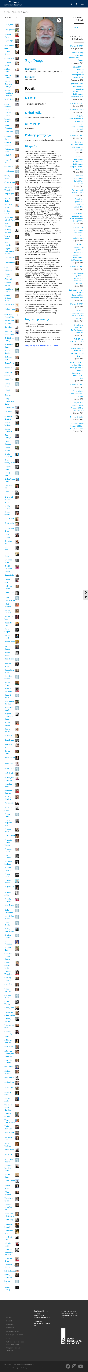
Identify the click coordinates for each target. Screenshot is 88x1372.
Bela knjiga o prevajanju (14, 1335)
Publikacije (10, 1328)
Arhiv (8, 1338)
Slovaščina (16, 12)
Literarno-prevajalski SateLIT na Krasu (79, 180)
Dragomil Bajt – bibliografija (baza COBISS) (41, 345)
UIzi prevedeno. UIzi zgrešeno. (13, 1349)
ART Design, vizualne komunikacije (32, 1368)
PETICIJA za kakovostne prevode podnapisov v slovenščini (78, 72)
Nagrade (9, 1321)
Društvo (9, 1317)
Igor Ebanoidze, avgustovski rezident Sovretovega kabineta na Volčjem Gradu (77, 90)
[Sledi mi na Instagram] (74, 1366)
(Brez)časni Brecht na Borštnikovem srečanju (77, 329)
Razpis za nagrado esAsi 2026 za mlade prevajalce (77, 146)
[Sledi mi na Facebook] (68, 1366)
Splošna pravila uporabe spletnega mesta (15, 1343)
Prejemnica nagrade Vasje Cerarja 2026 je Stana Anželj (77, 406)
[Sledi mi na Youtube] (81, 1366)
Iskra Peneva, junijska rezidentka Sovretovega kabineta (78, 278)
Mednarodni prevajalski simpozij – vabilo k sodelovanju (78, 232)
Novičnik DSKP (77, 46)
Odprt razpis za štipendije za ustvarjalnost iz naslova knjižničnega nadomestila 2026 (77, 370)
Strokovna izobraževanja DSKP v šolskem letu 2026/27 (77, 217)
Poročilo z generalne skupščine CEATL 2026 (79, 203)
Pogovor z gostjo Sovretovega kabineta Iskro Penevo (76, 352)
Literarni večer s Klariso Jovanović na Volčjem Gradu (76, 294)
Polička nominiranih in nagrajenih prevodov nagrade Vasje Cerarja (76, 122)
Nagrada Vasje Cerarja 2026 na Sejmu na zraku (77, 426)
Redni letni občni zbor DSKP (76, 340)
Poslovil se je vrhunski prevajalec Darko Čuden (76, 56)
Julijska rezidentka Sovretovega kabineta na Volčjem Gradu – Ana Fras (76, 162)
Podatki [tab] (30, 88)
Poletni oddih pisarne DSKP (78, 191)
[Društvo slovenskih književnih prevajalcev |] (13, 3)
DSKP (12, 1364)
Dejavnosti (10, 1324)
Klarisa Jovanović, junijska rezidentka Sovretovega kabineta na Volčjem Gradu (77, 252)
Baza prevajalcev (12, 1331)
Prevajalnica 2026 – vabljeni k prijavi (76, 393)
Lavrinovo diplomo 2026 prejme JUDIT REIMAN (78, 314)
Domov (7, 12)
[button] (59, 20)
